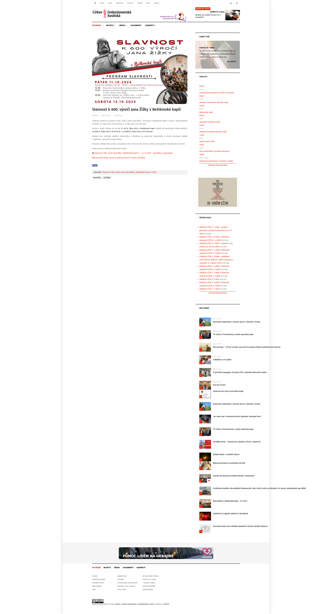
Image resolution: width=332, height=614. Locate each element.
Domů (102, 3)
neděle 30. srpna (217, 12)
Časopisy (130, 3)
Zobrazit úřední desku (218, 293)
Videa (148, 3)
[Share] (231, 3)
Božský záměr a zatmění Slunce (226, 454)
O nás (110, 3)
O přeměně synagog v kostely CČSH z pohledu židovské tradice (240, 372)
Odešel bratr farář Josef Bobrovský (228, 391)
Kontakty (150, 25)
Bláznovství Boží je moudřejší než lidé (229, 463)
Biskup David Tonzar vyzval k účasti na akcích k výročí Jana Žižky (118, 158)
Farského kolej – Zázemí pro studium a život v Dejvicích (236, 442)
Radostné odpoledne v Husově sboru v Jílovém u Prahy (236, 322)
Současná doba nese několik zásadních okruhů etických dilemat (240, 526)
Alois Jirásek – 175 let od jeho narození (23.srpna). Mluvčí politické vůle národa (246, 347)
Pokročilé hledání (98, 579)
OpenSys (166, 604)
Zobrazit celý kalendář (217, 165)
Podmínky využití (98, 583)
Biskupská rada (206, 112)
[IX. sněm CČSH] (217, 192)
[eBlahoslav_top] (167, 14)
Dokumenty (136, 25)
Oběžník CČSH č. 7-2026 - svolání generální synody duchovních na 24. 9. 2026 (215, 230)
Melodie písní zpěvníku (151, 576)
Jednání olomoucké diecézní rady (213, 102)
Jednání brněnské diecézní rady (213, 131)
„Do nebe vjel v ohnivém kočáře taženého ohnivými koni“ (237, 416)
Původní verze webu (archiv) (127, 583)
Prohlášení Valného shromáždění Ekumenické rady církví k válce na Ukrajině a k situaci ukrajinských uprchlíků (259, 488)
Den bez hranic (219, 385)
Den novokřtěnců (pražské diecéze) (214, 151)
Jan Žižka (107, 178)
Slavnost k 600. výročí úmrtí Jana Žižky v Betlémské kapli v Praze (129, 172)
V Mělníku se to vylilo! (222, 360)
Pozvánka (97, 178)
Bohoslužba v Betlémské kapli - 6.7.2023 (230, 501)
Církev (122, 25)
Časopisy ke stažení (149, 579)
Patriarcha (119, 3)
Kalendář (120, 579)
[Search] (237, 3)
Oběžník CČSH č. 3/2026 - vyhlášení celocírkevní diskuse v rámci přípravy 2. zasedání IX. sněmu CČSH (216, 259)
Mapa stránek (96, 586)
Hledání (94, 576)
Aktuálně (96, 25)
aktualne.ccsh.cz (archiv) (126, 586)
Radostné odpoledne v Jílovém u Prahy (216, 161)
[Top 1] (166, 553)
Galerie (156, 3)
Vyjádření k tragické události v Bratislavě (230, 514)
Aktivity (110, 25)
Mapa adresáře (148, 589)
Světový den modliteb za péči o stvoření (216, 93)
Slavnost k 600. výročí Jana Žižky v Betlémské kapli (136, 109)
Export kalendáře (149, 586)
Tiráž (94, 589)
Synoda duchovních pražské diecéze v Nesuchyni (233, 476)
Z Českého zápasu (149, 583)
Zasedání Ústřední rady (209, 122)
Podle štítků (121, 589)
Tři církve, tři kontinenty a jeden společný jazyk (233, 334)
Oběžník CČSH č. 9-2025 (209, 279)
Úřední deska (122, 576)
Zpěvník (139, 3)
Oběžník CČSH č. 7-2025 (209, 289)
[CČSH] (112, 13)
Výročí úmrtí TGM (206, 141)
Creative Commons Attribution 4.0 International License (134, 604)
